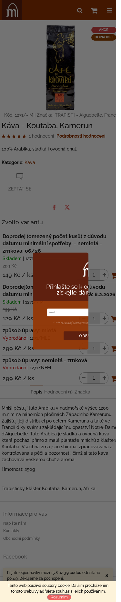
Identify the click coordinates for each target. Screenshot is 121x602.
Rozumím (59, 597)
